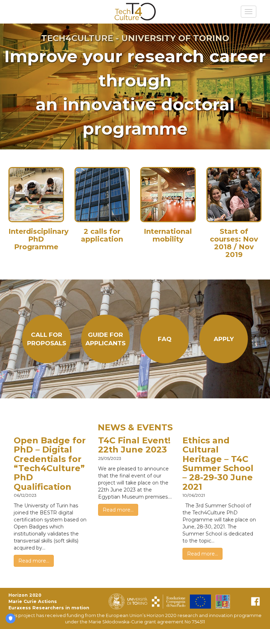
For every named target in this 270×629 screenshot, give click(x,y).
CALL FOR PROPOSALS (46, 339)
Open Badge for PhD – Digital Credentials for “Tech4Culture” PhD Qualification (50, 463)
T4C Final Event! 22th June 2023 (134, 445)
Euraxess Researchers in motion (48, 607)
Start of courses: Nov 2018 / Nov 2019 (234, 243)
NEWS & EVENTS (135, 427)
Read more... (33, 561)
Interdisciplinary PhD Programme (38, 239)
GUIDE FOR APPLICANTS (105, 339)
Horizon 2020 (24, 595)
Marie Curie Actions (32, 601)
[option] (135, 86)
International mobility (168, 235)
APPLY (224, 338)
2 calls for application (102, 235)
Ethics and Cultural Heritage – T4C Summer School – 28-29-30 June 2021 (217, 463)
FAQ (165, 338)
